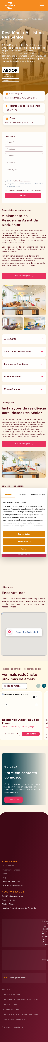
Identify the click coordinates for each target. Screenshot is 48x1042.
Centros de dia (8, 867)
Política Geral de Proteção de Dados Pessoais (20, 966)
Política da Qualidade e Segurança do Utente (20, 981)
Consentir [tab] (8, 494)
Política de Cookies (9, 972)
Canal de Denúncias (11, 849)
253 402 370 (12, 716)
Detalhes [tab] (22, 494)
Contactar (22, 554)
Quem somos (8, 833)
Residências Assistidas (12, 863)
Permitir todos (24, 534)
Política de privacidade (21, 181)
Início (4, 19)
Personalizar (23, 542)
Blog (4, 845)
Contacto (12, 782)
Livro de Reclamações (12, 853)
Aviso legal (6, 956)
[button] (24, 615)
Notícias (5, 841)
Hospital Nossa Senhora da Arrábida (19, 875)
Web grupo (18, 945)
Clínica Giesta (8, 871)
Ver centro (31, 717)
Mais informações (22, 276)
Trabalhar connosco (11, 837)
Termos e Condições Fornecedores (15, 987)
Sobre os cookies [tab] (38, 494)
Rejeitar (24, 549)
